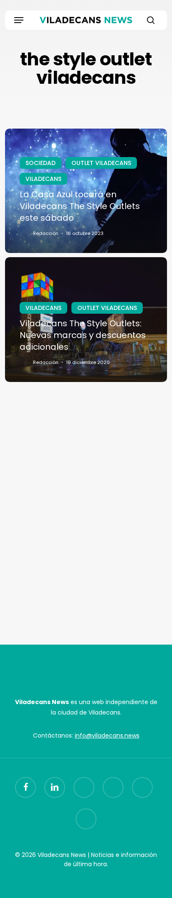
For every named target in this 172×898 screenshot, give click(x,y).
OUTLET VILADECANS (101, 163)
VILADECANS (43, 179)
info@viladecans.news (107, 735)
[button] (18, 20)
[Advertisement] (86, 518)
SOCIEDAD (40, 163)
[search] (148, 20)
